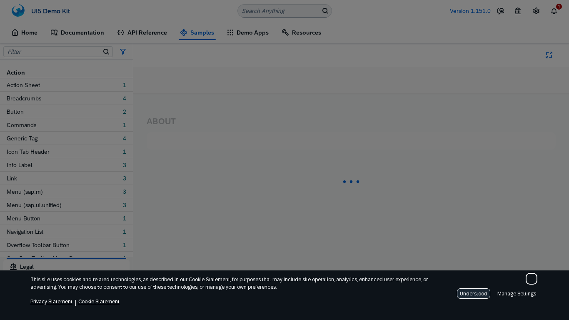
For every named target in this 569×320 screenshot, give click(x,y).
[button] (531, 278)
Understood (473, 294)
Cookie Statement (99, 302)
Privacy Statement (51, 302)
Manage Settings (516, 294)
